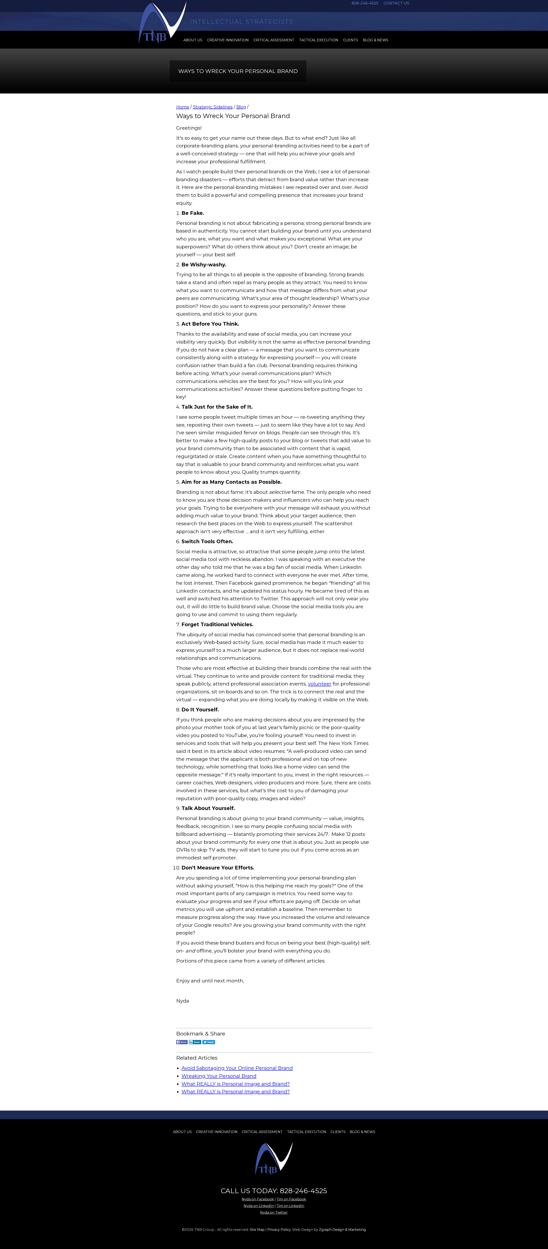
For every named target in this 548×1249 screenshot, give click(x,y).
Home (182, 107)
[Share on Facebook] (182, 1045)
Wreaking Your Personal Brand (219, 1076)
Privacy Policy (279, 1230)
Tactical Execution (318, 40)
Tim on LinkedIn (290, 1206)
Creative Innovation (228, 40)
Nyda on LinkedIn (259, 1206)
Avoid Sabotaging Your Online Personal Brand (237, 1068)
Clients (350, 40)
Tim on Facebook (291, 1199)
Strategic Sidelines (213, 107)
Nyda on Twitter (274, 1212)
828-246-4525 (365, 3)
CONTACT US (396, 3)
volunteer (319, 684)
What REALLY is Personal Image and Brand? (236, 1084)
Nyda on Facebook (258, 1199)
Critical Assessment (273, 40)
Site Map (257, 1230)
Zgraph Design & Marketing (342, 1230)
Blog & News (375, 40)
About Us (182, 1132)
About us (192, 40)
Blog (241, 107)
